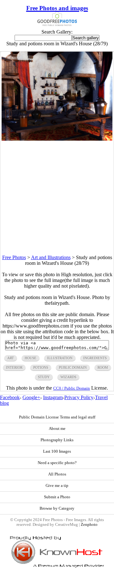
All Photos (57, 474)
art (10, 358)
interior (14, 367)
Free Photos (14, 257)
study (44, 377)
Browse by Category (57, 508)
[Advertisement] (57, 198)
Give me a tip (57, 485)
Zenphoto (89, 524)
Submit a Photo (57, 497)
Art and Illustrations (51, 257)
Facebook (10, 397)
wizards (68, 377)
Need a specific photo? (57, 463)
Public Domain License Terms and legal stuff (57, 417)
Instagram (53, 397)
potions (40, 367)
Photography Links (57, 440)
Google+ (31, 397)
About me (57, 428)
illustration (60, 358)
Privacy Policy (78, 397)
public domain (73, 367)
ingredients (95, 358)
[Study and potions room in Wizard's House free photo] (57, 139)
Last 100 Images (57, 451)
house (30, 358)
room (103, 367)
